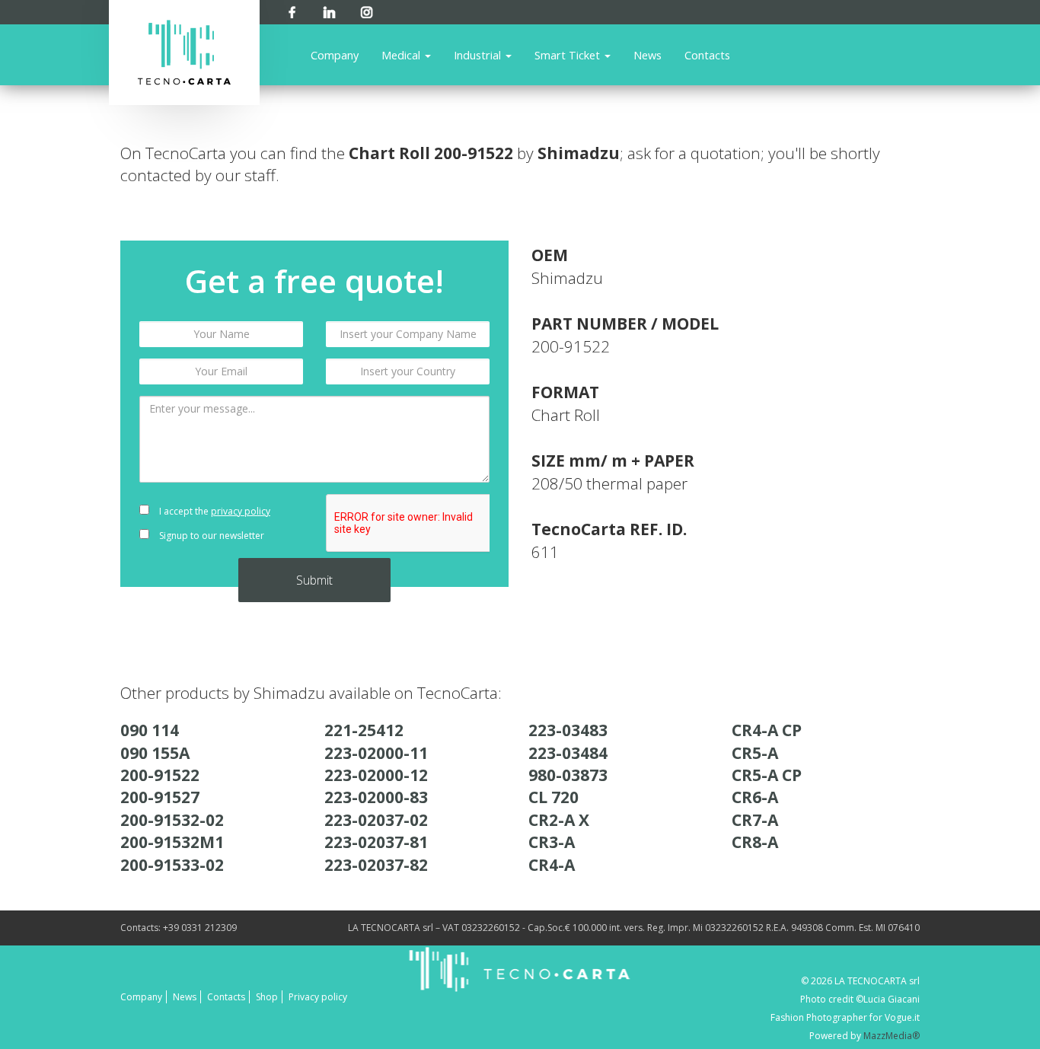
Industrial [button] (479, 54)
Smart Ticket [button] (568, 54)
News (647, 54)
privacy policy (240, 511)
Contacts (707, 54)
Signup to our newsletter (210, 535)
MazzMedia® (891, 1035)
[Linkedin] (329, 9)
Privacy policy (318, 996)
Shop (267, 996)
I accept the (213, 511)
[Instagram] (366, 9)
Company (335, 54)
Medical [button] (402, 54)
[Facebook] (292, 9)
